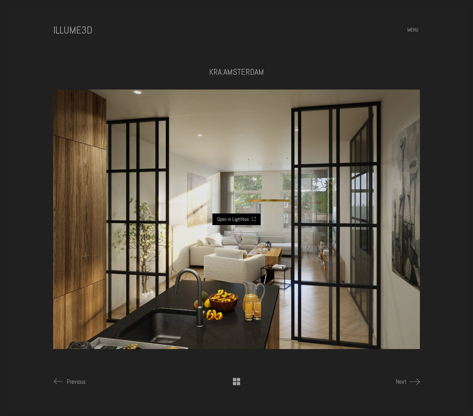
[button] (413, 29)
